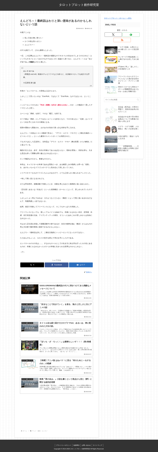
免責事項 (76, 445)
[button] (138, 99)
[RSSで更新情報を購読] (122, 40)
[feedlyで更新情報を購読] (131, 34)
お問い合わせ (86, 445)
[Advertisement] (56, 412)
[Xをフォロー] (113, 34)
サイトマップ (97, 445)
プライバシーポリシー (63, 445)
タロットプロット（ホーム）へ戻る (118, 18)
